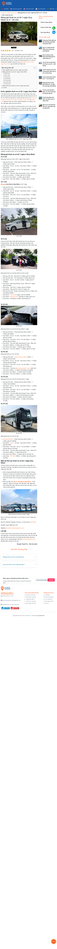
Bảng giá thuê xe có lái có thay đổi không (13, 557)
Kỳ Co (12, 443)
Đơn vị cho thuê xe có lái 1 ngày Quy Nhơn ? (14, 564)
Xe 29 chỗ (8, 80)
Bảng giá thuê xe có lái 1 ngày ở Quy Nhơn (15, 72)
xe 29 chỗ (20, 99)
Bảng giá (3, 184)
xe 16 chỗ (13, 99)
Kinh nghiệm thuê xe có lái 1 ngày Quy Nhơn (15, 70)
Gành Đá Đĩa (14, 296)
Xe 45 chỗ (8, 83)
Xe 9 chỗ (7, 77)
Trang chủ (3, 12)
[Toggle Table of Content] (34, 68)
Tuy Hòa (12, 294)
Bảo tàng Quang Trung (22, 368)
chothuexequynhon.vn (29, 539)
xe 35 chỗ (26, 99)
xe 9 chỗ (7, 99)
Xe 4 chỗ (7, 73)
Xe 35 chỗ (8, 82)
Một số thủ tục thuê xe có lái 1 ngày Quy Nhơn (16, 85)
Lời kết (5, 87)
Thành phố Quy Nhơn (20, 357)
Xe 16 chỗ (8, 78)
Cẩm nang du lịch (12, 12)
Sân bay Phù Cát (8, 439)
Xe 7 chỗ (7, 75)
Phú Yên (12, 456)
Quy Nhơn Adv (40, 615)
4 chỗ (33, 97)
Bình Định (33, 522)
